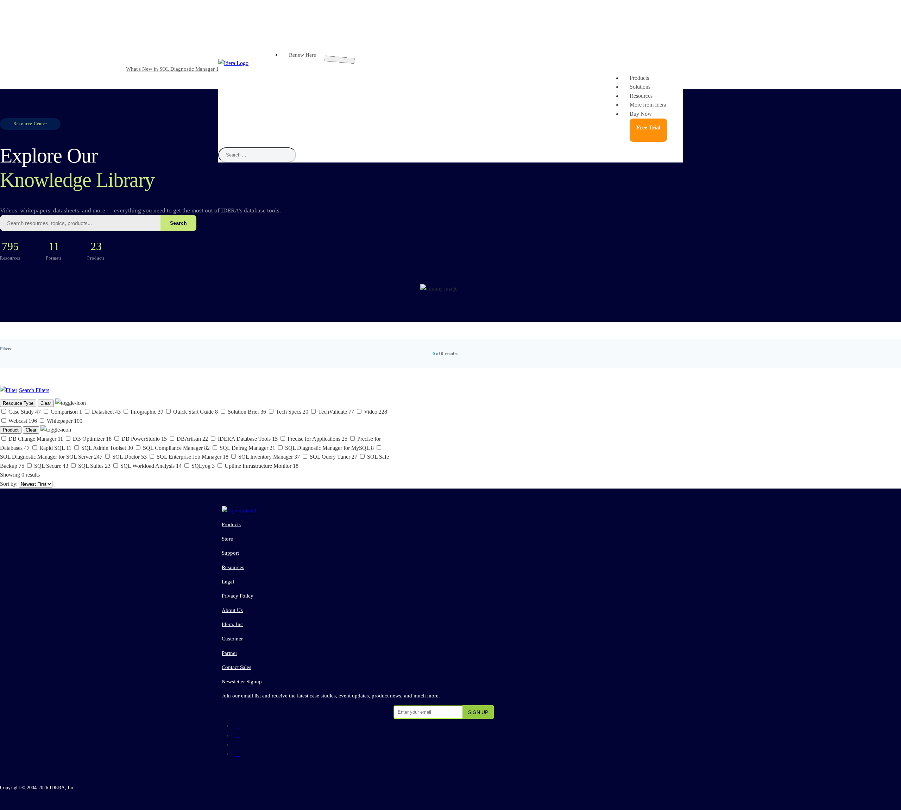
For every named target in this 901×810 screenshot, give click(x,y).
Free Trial (648, 127)
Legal (228, 582)
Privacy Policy (237, 596)
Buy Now (641, 114)
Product (11, 430)
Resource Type (18, 403)
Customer (232, 639)
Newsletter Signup (242, 681)
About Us (232, 610)
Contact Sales (236, 667)
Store (227, 539)
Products (639, 78)
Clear (45, 403)
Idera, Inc (232, 624)
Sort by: (9, 484)
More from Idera (648, 105)
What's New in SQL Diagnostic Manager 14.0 (176, 69)
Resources (641, 96)
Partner (229, 653)
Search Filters (34, 390)
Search (178, 223)
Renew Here (302, 55)
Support (230, 553)
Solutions (640, 87)
